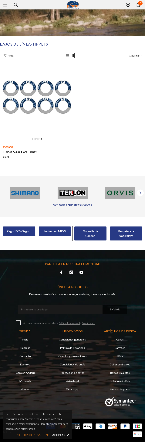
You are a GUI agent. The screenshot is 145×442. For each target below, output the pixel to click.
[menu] (5, 4)
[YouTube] (81, 272)
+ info (37, 138)
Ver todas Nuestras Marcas (72, 205)
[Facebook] (61, 272)
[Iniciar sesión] (128, 4)
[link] (25, 193)
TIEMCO (8, 147)
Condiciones (88, 323)
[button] (67, 55)
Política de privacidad (69, 323)
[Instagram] (71, 272)
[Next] (140, 193)
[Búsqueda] (16, 5)
